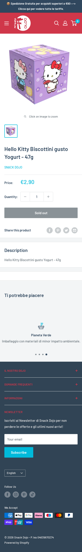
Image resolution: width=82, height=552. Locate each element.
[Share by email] (75, 230)
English (11, 473)
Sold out (41, 213)
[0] (74, 23)
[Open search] (56, 23)
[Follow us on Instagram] (16, 494)
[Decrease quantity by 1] (25, 196)
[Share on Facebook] (50, 230)
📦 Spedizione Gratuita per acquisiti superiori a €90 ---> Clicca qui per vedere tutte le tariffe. (41, 6)
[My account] (65, 23)
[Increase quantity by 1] (48, 196)
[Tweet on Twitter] (66, 230)
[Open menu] (6, 23)
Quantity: (11, 197)
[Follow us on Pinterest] (24, 494)
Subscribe (19, 452)
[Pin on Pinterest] (58, 230)
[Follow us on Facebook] (7, 494)
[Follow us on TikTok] (32, 494)
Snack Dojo (13, 167)
